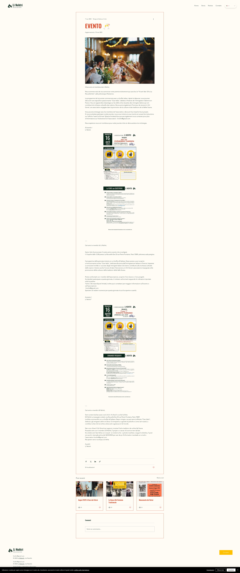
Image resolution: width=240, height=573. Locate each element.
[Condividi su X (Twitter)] (91, 461)
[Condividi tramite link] (100, 461)
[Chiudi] (238, 569)
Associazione (17, 7)
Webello (21, 558)
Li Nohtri (18, 5)
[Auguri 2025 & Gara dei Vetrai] (89, 489)
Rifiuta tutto (220, 570)
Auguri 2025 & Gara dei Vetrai (88, 500)
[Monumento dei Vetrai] (150, 489)
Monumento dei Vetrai (146, 500)
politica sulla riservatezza (81, 570)
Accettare (231, 570)
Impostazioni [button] (210, 570)
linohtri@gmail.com (18, 556)
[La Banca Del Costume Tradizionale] (119, 489)
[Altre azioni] (153, 19)
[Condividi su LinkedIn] (95, 461)
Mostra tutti (160, 478)
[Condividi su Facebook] (86, 461)
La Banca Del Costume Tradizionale (116, 501)
